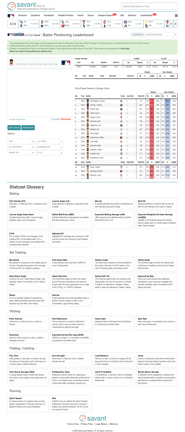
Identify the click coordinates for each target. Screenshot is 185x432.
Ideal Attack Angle (17, 276)
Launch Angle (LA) (61, 201)
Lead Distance (101, 355)
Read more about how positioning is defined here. (31, 51)
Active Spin (100, 318)
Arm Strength (58, 355)
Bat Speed (14, 259)
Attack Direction (59, 276)
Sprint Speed (15, 398)
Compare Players (105, 15)
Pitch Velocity (15, 318)
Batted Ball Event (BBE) (63, 214)
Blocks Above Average (148, 371)
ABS (122, 15)
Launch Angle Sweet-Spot (21, 214)
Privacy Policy (87, 424)
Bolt (54, 398)
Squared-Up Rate (146, 276)
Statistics (132, 15)
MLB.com (114, 424)
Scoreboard (49, 15)
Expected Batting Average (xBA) (110, 214)
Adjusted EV (58, 233)
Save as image (14, 127)
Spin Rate (142, 318)
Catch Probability (103, 371)
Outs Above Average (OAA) (21, 371)
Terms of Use (73, 424)
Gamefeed (35, 15)
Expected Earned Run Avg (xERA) (68, 334)
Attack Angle (144, 259)
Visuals (90, 15)
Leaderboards (148, 15)
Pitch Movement (59, 318)
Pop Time (13, 355)
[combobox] (149, 6)
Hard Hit (141, 201)
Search (80, 15)
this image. (125, 48)
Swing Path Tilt (102, 276)
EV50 (11, 233)
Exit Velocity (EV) (17, 201)
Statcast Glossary (27, 186)
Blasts (12, 295)
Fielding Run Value (61, 371)
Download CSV (28, 127)
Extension (14, 334)
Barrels (98, 201)
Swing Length (101, 259)
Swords (55, 295)
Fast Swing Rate (59, 259)
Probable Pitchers (65, 15)
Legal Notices (102, 424)
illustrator (22, 15)
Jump (140, 355)
